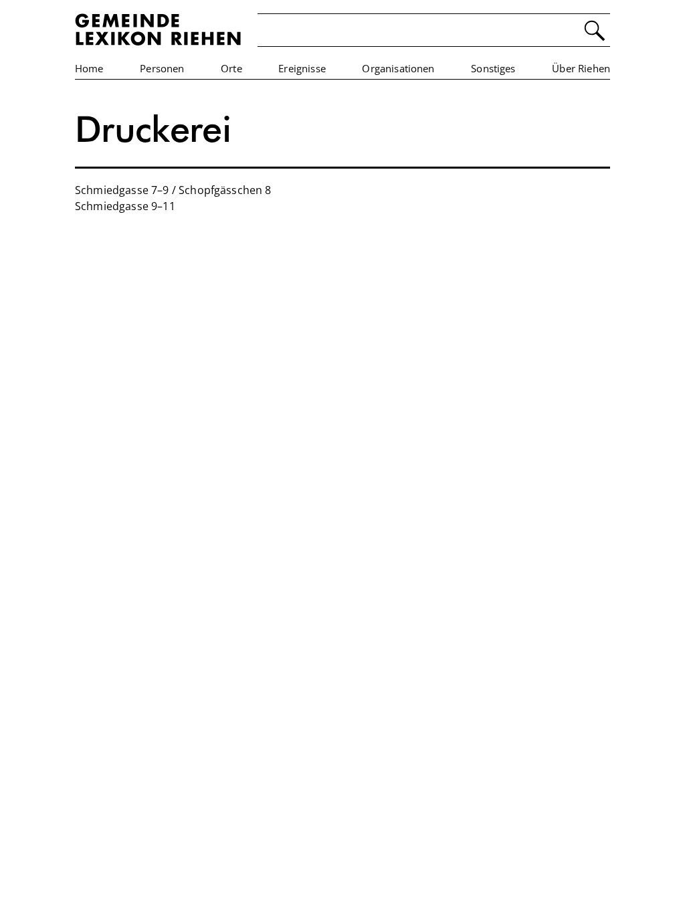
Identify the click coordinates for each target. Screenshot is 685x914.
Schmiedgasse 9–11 (125, 206)
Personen (162, 68)
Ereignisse (302, 68)
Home (89, 68)
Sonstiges (493, 68)
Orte (231, 68)
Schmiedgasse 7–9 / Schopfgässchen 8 (173, 190)
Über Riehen (581, 68)
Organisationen (398, 68)
